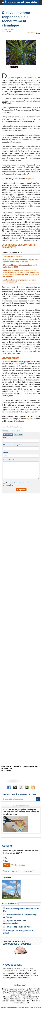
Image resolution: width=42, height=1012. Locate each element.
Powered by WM (35, 1007)
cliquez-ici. (30, 179)
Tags (26, 1007)
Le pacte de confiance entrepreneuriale (14, 922)
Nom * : (5, 437)
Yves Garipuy (6, 31)
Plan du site (18, 1007)
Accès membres (7, 1007)
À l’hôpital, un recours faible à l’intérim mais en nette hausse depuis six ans (20, 261)
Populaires (17, 871)
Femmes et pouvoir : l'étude (19, 927)
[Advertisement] (20, 518)
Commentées (29, 871)
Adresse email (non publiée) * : (14, 445)
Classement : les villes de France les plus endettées (11, 897)
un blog (27, 419)
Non (6, 861)
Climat (9, 427)
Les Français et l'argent (12, 256)
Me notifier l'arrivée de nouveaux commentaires (16, 484)
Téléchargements (10, 904)
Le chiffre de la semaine (21, 805)
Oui (5, 858)
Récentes (6, 871)
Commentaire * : (8, 460)
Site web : (6, 452)
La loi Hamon (6, 770)
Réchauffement (17, 427)
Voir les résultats (18, 865)
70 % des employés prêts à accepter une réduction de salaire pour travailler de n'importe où (21, 811)
